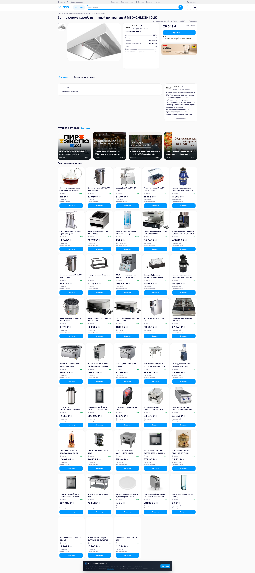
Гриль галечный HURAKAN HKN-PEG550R (70, 319)
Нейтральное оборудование (80, 13)
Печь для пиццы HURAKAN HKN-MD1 (70, 539)
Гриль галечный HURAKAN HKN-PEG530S (154, 189)
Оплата (131, 2)
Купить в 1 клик (179, 33)
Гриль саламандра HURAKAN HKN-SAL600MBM (155, 232)
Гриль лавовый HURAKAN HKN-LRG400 (98, 232)
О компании (115, 2)
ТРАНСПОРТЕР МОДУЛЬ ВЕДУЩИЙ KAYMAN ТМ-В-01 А (155, 365)
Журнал (157, 2)
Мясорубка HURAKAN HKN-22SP (127, 189)
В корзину (71, 205)
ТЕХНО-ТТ (136, 26)
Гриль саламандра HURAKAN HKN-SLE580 (99, 319)
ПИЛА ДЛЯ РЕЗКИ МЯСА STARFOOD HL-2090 (182, 365)
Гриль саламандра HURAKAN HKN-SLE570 (127, 319)
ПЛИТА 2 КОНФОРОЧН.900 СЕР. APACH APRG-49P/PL (154, 495)
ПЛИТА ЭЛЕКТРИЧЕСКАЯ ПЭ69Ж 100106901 (69, 365)
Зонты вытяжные (98, 13)
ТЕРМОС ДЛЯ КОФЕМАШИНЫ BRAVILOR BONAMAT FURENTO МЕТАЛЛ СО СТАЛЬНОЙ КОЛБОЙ (69, 408)
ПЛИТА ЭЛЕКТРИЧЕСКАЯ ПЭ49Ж (126, 365)
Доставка (124, 2)
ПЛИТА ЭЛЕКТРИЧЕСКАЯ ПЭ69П (98, 495)
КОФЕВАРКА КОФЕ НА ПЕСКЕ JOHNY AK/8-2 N (68, 452)
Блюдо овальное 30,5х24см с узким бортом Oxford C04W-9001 (127, 495)
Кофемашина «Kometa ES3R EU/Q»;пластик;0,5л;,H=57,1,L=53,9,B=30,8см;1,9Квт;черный (183, 232)
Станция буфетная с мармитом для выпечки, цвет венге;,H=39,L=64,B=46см (154, 276)
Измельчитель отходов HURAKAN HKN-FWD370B (98, 539)
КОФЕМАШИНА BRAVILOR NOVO (98, 452)
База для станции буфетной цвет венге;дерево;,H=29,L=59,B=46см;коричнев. (99, 276)
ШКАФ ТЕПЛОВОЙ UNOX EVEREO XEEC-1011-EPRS (69, 495)
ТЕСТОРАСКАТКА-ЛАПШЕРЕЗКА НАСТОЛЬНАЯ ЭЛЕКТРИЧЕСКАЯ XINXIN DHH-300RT (155, 408)
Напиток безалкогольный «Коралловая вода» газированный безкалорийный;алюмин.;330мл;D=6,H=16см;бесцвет (127, 232)
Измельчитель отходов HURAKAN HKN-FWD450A (182, 189)
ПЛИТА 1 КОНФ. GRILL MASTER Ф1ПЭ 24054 (124, 452)
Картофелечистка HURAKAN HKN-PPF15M (99, 189)
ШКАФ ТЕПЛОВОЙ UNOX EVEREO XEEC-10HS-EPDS (154, 452)
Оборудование (63, 13)
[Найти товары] (180, 7)
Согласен (165, 566)
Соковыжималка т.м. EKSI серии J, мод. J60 (69, 232)
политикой (110, 569)
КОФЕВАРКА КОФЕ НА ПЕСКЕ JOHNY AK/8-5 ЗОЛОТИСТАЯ (181, 452)
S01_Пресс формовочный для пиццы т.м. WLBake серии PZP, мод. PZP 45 (126, 276)
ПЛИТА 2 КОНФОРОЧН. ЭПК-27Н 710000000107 (182, 408)
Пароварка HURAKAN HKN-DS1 (126, 539)
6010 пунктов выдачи (76, 2)
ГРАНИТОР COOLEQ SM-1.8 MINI (126, 408)
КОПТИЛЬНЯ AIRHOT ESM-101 (154, 319)
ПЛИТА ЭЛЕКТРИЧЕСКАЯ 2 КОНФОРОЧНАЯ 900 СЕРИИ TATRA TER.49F (99, 365)
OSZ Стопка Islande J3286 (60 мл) (182, 495)
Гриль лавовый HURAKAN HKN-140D (182, 319)
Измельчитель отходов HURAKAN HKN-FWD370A (182, 276)
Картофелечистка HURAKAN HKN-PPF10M (70, 276)
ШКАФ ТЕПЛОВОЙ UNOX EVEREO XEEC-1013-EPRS (98, 408)
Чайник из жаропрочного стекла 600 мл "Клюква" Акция (69, 189)
